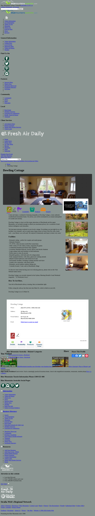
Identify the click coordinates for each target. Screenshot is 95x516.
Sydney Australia (6, 507)
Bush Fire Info (8, 406)
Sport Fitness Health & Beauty (13, 436)
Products (37, 211)
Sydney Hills (80, 505)
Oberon (46, 505)
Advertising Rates (9, 124)
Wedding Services (9, 111)
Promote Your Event (7, 154)
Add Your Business (6, 156)
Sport (6, 101)
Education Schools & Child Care (14, 425)
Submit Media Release (11, 453)
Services (6, 32)
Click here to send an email (29, 322)
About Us (17, 510)
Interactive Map (9, 46)
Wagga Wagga (16, 507)
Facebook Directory (10, 87)
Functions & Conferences (11, 113)
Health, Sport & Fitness (11, 115)
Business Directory (10, 411)
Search (6, 415)
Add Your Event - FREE (11, 452)
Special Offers (8, 82)
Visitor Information (10, 21)
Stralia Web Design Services (12, 127)
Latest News (8, 141)
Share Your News (6, 157)
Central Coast (34, 505)
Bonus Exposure (9, 125)
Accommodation (9, 22)
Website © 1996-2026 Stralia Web (44, 510)
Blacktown (15, 505)
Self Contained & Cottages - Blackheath (19, 355)
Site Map (30, 510)
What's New (8, 84)
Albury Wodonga (6, 505)
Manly (41, 505)
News (6, 31)
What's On (7, 27)
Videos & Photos (9, 48)
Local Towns (8, 45)
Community (7, 98)
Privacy (24, 510)
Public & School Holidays (12, 408)
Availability (25, 211)
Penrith (62, 505)
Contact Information (10, 457)
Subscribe (7, 151)
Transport (7, 116)
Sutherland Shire (70, 505)
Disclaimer (10, 510)
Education (7, 103)
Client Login (8, 129)
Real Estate (7, 110)
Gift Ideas (7, 89)
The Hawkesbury (54, 505)
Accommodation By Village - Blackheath (19, 357)
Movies (6, 146)
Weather (6, 50)
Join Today (4, 484)
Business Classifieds (10, 435)
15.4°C (17, 6)
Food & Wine (8, 29)
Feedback (3, 510)
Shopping (7, 26)
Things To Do (8, 24)
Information (7, 391)
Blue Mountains (24, 505)
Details (14, 211)
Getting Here (8, 43)
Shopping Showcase (10, 86)
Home (6, 139)
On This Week (8, 144)
